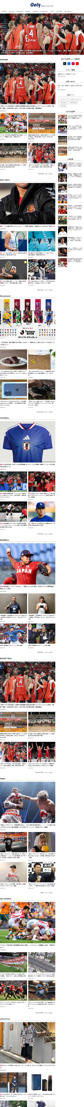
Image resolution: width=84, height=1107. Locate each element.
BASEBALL (4, 540)
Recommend (5, 296)
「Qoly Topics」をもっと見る (44, 290)
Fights (2, 779)
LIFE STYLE (5, 1019)
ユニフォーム (64, 99)
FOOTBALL (4, 418)
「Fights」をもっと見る (45, 892)
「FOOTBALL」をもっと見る (44, 534)
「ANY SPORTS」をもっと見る (43, 1013)
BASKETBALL (73, 102)
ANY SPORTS (5, 899)
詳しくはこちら (62, 76)
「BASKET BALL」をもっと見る (43, 772)
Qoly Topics (5, 180)
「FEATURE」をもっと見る (44, 173)
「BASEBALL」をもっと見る (44, 652)
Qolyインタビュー (75, 99)
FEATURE (4, 60)
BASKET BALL (6, 658)
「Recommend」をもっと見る (44, 412)
